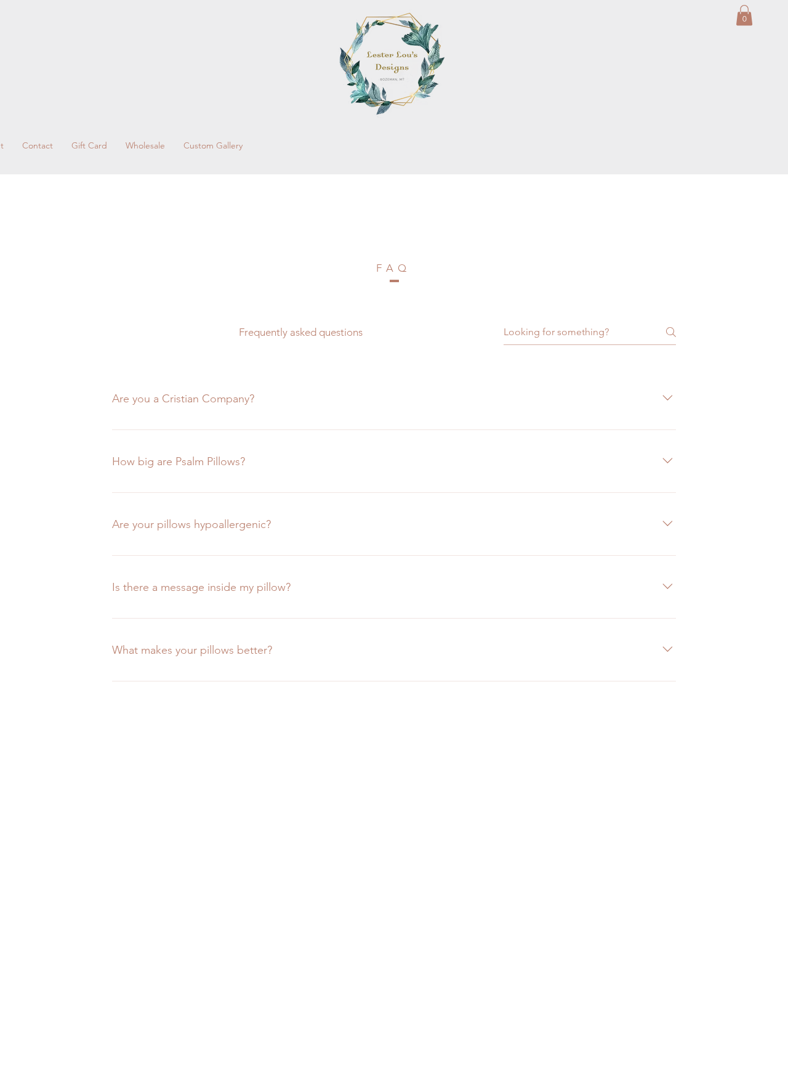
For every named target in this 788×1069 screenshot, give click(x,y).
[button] (744, 15)
